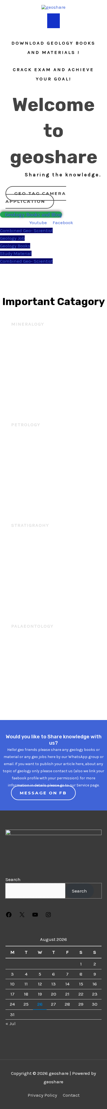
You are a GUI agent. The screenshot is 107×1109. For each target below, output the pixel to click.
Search (13, 879)
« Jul (10, 1023)
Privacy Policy (42, 1095)
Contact (71, 1095)
